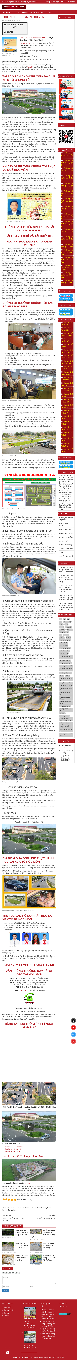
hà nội (62, 627)
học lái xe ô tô (19, 1208)
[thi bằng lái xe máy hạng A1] (66, 299)
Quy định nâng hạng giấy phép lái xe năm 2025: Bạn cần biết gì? (66, 579)
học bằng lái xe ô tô (66, 537)
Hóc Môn (30, 67)
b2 (9, 1208)
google (27, 1183)
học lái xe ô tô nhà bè (13, 1151)
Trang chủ (25, 12)
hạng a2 (62, 629)
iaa (61, 635)
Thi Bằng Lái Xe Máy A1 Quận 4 (67, 178)
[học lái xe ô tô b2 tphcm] (66, 104)
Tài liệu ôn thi (34, 12)
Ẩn (14, 27)
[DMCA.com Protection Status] (65, 1314)
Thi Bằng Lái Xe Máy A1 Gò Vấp (67, 275)
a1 (60, 619)
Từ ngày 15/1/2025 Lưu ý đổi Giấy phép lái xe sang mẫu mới (66, 598)
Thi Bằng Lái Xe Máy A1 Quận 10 (67, 224)
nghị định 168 (63, 541)
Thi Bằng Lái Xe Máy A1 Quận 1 (67, 155)
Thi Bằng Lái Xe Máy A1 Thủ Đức (67, 283)
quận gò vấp (64, 645)
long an (66, 635)
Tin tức (43, 12)
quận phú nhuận (65, 648)
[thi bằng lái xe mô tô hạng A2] (66, 94)
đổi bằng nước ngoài (64, 525)
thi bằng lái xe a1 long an (65, 657)
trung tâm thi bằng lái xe (65, 693)
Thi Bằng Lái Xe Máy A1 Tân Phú (67, 252)
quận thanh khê (65, 651)
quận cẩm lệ (63, 643)
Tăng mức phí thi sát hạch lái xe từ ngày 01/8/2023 (21, 1232)
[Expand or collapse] (25, 25)
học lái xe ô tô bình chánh (14, 1147)
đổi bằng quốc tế (65, 529)
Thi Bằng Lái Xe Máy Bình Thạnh (67, 260)
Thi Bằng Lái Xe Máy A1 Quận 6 (67, 193)
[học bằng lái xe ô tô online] (66, 466)
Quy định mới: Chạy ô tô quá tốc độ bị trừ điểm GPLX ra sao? (66, 570)
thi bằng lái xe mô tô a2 (66, 669)
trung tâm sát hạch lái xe (66, 689)
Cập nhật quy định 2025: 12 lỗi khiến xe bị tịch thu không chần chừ (65, 589)
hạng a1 (68, 627)
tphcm (34, 1208)
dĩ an (61, 624)
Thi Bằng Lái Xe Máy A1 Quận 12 (67, 239)
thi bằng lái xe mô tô (66, 666)
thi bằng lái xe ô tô (65, 673)
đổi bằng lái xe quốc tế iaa (66, 734)
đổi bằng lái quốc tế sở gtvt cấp (66, 519)
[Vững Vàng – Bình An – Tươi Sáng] (14, 6)
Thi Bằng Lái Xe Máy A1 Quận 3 (67, 170)
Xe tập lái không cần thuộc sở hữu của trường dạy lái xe (42, 1233)
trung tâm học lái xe (66, 685)
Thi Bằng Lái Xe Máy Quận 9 (65, 507)
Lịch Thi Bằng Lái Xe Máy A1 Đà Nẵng (48, 1245)
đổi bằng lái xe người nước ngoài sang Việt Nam (65, 724)
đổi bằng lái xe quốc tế (66, 730)
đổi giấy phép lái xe (66, 533)
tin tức (61, 552)
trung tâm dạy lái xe (44, 1208)
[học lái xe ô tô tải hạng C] (66, 115)
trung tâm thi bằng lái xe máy (65, 698)
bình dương (67, 621)
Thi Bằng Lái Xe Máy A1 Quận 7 (67, 201)
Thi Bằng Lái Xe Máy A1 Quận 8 (67, 208)
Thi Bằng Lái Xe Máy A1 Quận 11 (67, 231)
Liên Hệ (49, 12)
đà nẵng (62, 713)
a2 (64, 619)
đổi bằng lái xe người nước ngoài (65, 719)
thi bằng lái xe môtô (66, 548)
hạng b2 (69, 629)
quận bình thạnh (65, 640)
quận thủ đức (64, 653)
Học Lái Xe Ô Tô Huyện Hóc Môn (32, 38)
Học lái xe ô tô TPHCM (28, 43)
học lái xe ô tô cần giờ (13, 1149)
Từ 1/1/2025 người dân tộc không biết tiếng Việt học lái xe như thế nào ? (66, 607)
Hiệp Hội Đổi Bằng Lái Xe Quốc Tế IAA (65, 758)
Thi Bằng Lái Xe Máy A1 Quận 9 (67, 216)
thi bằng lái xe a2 (65, 660)
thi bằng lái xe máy (65, 545)
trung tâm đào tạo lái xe (66, 557)
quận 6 (68, 637)
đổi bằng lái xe (64, 716)
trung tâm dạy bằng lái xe (66, 679)
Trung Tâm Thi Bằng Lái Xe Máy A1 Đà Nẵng (49, 1258)
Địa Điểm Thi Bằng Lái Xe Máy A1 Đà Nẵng (21, 1245)
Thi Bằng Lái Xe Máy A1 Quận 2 (67, 163)
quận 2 (62, 637)
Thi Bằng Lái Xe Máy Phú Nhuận (67, 267)
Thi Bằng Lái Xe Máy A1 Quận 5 (67, 186)
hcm (12, 1208)
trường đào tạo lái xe (9, 1210)
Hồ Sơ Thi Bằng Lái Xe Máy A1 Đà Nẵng (21, 1258)
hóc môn (28, 1208)
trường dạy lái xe (65, 706)
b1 (6, 1208)
